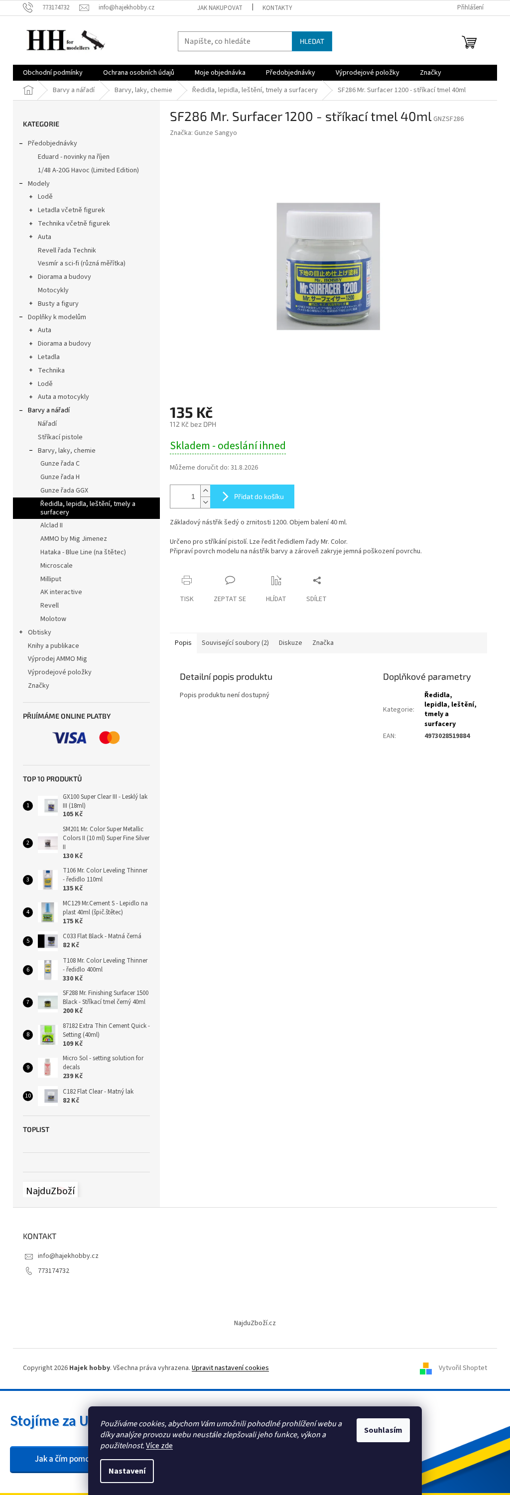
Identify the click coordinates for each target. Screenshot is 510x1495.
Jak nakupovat (220, 7)
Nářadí (47, 424)
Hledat (312, 41)
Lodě (45, 197)
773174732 (53, 1271)
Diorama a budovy (64, 277)
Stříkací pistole (60, 437)
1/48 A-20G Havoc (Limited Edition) (88, 170)
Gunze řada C (60, 464)
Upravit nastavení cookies (230, 1368)
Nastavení (127, 1471)
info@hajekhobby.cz (68, 1256)
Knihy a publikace (53, 646)
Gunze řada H (60, 477)
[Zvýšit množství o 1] (205, 491)
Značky (38, 686)
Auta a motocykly (63, 397)
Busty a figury (58, 304)
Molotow (53, 619)
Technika (51, 370)
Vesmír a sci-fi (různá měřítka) (82, 263)
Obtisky (39, 632)
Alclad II (51, 525)
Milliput (50, 579)
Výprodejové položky (60, 672)
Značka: (203, 133)
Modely (39, 184)
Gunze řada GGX (64, 491)
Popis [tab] (183, 643)
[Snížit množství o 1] (205, 502)
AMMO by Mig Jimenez (73, 539)
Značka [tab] (323, 643)
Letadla (49, 357)
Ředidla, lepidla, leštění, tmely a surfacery (87, 508)
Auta (44, 237)
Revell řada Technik (67, 250)
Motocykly (53, 290)
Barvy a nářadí (49, 410)
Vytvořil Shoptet (463, 1368)
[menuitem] (53, 73)
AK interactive (61, 592)
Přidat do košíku (259, 496)
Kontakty (277, 7)
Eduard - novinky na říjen (74, 157)
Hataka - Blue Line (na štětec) (83, 552)
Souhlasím (383, 1430)
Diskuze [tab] (290, 643)
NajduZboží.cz (255, 1323)
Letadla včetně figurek (71, 210)
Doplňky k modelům (57, 317)
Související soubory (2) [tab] (235, 643)
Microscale (56, 566)
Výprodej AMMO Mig (57, 659)
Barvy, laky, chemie (67, 451)
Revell (49, 606)
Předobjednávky (52, 143)
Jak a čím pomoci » (68, 1459)
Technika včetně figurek (74, 224)
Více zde (159, 1445)
